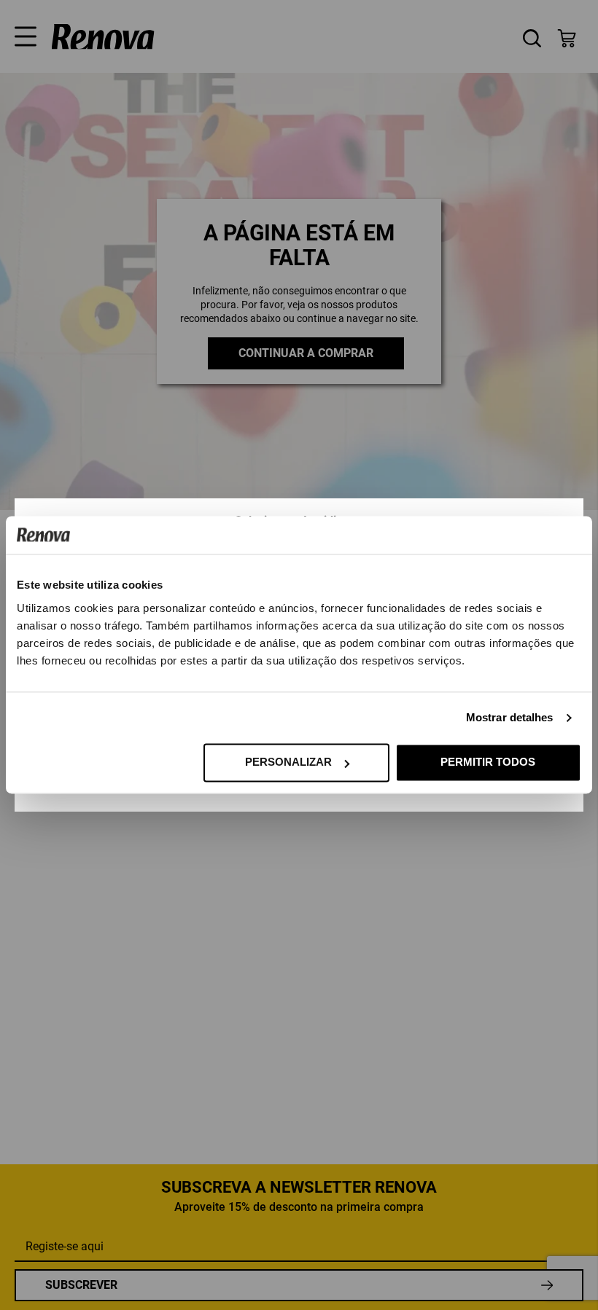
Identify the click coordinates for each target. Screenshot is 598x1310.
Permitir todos (487, 762)
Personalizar (288, 762)
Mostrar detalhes (510, 718)
